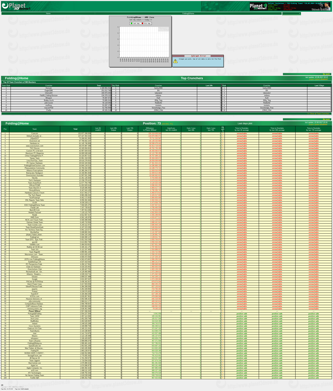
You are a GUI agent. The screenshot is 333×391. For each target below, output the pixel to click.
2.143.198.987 (85, 331)
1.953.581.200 (85, 346)
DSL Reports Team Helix (34, 200)
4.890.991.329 (85, 252)
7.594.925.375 (85, 205)
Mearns (34, 336)
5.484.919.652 (85, 245)
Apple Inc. (35, 365)
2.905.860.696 (85, 306)
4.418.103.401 (85, 267)
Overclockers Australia (34, 175)
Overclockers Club (35, 269)
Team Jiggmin (34, 361)
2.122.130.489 (85, 336)
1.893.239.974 (85, 351)
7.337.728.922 (85, 207)
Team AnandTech (34, 183)
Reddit (34, 215)
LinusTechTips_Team (35, 161)
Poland (34, 291)
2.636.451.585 (85, 309)
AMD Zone (35, 217)
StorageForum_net (35, 356)
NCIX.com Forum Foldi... (34, 220)
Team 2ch (34, 249)
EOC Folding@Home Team (34, 205)
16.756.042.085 (85, 168)
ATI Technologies (34, 373)
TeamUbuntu (34, 331)
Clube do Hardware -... (34, 267)
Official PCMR (34, 185)
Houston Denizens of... (34, 299)
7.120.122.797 (85, 212)
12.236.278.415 (85, 180)
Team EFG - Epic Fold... (34, 240)
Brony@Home (34, 190)
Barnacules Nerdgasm (34, 173)
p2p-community (34, 301)
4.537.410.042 (85, 262)
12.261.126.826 (85, 178)
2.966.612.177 (85, 301)
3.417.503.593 (85, 284)
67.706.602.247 (85, 141)
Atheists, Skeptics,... (35, 274)
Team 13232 (34, 316)
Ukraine (34, 277)
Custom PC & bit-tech (34, 151)
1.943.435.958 (85, 348)
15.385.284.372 (85, 170)
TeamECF (34, 294)
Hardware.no (34, 143)
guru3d (34, 242)
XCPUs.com (34, 296)
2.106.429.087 (85, 338)
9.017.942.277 (85, 193)
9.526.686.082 (85, 188)
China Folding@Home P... (34, 156)
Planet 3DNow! (34, 311)
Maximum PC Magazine (35, 153)
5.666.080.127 (85, 237)
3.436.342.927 (85, 282)
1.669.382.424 (85, 368)
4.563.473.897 (85, 259)
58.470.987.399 (85, 146)
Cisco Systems (34, 326)
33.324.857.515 (85, 156)
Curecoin (34, 133)
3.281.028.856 (85, 289)
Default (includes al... (35, 136)
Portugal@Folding (34, 314)
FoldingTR (35, 351)
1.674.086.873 (85, 365)
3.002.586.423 (85, 299)
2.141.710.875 (85, 333)
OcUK (34, 203)
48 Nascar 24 (35, 358)
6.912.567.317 (85, 215)
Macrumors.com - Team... (34, 254)
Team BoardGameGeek (34, 227)
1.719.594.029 (85, 361)
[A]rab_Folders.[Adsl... (34, 235)
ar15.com (34, 370)
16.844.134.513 (85, 166)
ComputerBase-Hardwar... (34, 304)
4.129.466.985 (85, 272)
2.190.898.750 (85, 326)
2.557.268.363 (85, 311)
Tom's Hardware (35, 180)
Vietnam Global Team (35, 222)
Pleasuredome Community (35, 168)
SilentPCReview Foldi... (35, 286)
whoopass (34, 338)
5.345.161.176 (85, 247)
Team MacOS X (35, 188)
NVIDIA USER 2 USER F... (34, 353)
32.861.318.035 (85, 158)
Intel (34, 333)
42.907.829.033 (85, 151)
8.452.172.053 (85, 198)
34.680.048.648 (85, 153)
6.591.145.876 (85, 217)
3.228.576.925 (85, 291)
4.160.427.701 (85, 269)
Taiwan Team (35, 158)
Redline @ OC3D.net (35, 247)
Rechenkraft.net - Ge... (34, 272)
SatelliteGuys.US (34, 262)
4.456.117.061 (85, 264)
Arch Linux (35, 319)
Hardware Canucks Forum (34, 193)
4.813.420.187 (85, 254)
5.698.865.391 (85, 232)
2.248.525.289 (85, 323)
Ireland (34, 323)
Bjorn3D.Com (35, 210)
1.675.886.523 (85, 363)
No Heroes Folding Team (34, 375)
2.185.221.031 (85, 328)
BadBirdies (35, 321)
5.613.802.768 (85, 242)
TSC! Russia (34, 148)
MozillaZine (34, 232)
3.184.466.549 (85, 294)
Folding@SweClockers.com (34, 166)
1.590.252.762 (85, 378)
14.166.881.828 (85, 173)
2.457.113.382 (85, 316)
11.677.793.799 (85, 183)
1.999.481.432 (85, 343)
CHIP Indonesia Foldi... (34, 306)
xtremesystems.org (34, 309)
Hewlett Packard (34, 212)
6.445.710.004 (85, 222)
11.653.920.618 (85, 185)
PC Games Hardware (35, 163)
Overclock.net (34, 141)
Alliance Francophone (35, 170)
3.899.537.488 (85, 277)
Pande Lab (35, 207)
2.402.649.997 (85, 321)
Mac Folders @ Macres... (34, 348)
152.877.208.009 (84, 133)
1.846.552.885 (85, 353)
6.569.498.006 (85, 220)
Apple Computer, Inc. (35, 368)
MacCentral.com (34, 363)
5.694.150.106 (85, 235)
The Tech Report (34, 195)
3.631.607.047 (85, 279)
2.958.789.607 (85, 304)
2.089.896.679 (85, 341)
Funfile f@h (34, 378)
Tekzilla (34, 178)
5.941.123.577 (85, 230)
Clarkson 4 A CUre (34, 328)
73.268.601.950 (85, 138)
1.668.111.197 (85, 370)
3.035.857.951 (85, 296)
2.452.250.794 (85, 319)
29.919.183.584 (85, 163)
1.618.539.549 (85, 375)
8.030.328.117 (85, 203)
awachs (34, 289)
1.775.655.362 (85, 356)
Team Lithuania (34, 341)
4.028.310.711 (85, 274)
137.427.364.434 (84, 136)
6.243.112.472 (85, 225)
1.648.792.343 (85, 373)
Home (48, 13)
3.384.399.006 (85, 286)
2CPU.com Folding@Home (34, 259)
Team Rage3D (34, 252)
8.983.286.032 (85, 195)
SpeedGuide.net (35, 346)
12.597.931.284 (85, 175)
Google (34, 279)
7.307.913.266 (85, 210)
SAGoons (34, 257)
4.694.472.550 (85, 257)
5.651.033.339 (85, 240)
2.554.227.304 (85, 314)
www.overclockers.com (34, 146)
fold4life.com (34, 245)
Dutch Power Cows (34, 284)
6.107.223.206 (85, 227)
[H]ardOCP (35, 138)
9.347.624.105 (85, 190)
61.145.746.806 (85, 143)
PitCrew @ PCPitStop (34, 282)
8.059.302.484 (85, 200)
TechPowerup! (34, 198)
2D (2, 385)
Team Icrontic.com (35, 225)
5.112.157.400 (85, 249)
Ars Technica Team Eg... (34, 230)
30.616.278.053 (85, 161)
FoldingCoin (34, 237)
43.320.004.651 (85, 148)
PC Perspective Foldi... (34, 264)
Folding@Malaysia (35, 343)
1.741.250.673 (85, 358)
